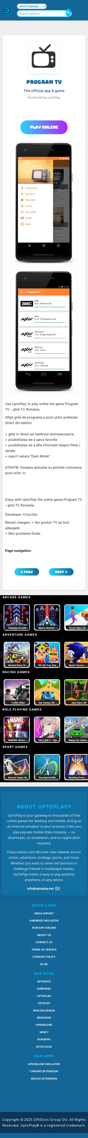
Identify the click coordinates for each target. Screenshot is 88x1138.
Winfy (44, 1032)
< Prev (27, 572)
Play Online (44, 127)
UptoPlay (44, 996)
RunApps (44, 1039)
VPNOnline (44, 1025)
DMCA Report (44, 913)
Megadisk (44, 1017)
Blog (44, 964)
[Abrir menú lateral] (6, 10)
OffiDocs (44, 981)
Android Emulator (44, 920)
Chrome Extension (44, 1071)
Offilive (44, 1003)
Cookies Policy (44, 956)
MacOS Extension (44, 1078)
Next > (61, 572)
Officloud (44, 1046)
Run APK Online (44, 927)
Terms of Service (44, 949)
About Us (44, 935)
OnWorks (44, 988)
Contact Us (44, 942)
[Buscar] (68, 13)
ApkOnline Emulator (44, 1064)
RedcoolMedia (44, 1010)
